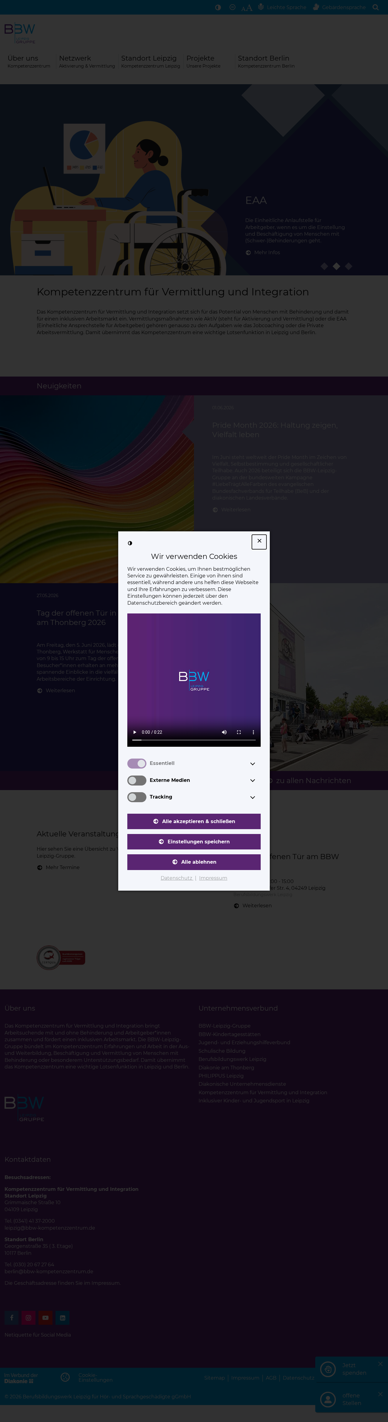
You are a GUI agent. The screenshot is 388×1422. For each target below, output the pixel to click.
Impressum (213, 878)
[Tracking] (258, 797)
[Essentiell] (258, 763)
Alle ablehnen (198, 862)
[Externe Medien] (258, 780)
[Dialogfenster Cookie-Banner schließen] (259, 542)
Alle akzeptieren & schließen (198, 821)
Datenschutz (177, 878)
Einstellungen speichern (199, 842)
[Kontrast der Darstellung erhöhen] (130, 543)
